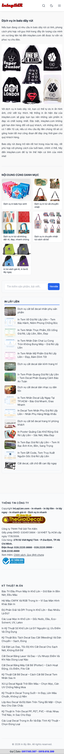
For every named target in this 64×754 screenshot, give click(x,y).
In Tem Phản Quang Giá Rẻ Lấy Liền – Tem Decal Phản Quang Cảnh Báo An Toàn (38, 378)
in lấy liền (48, 508)
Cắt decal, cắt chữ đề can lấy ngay (37, 463)
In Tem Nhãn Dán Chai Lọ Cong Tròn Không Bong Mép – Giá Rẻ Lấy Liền (38, 344)
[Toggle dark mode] (51, 6)
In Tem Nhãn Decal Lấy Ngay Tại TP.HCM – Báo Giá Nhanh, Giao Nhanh (36, 401)
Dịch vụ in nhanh (37, 512)
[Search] (44, 6)
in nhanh (36, 508)
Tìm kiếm (54, 287)
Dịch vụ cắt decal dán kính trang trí (38, 364)
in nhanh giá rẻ (17, 512)
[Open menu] (59, 6)
